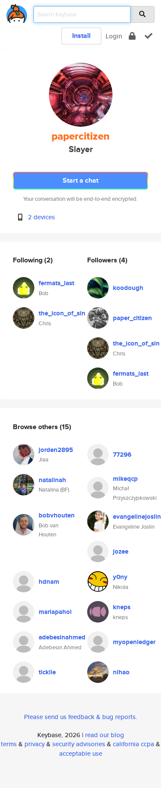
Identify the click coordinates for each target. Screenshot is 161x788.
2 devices (41, 216)
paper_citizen (132, 318)
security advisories (78, 743)
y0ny (120, 577)
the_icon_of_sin (62, 313)
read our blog (104, 734)
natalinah (52, 480)
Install (81, 35)
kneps (122, 607)
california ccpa (133, 743)
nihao (121, 672)
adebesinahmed (62, 637)
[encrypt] (132, 36)
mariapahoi (55, 612)
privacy (34, 743)
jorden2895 (56, 450)
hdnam (49, 581)
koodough (128, 288)
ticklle (47, 672)
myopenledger (134, 642)
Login (114, 35)
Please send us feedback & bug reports (80, 716)
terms (9, 743)
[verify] (148, 36)
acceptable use (80, 753)
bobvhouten (57, 515)
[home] (16, 12)
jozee (120, 551)
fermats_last (56, 283)
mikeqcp (125, 478)
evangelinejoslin (137, 516)
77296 (122, 454)
